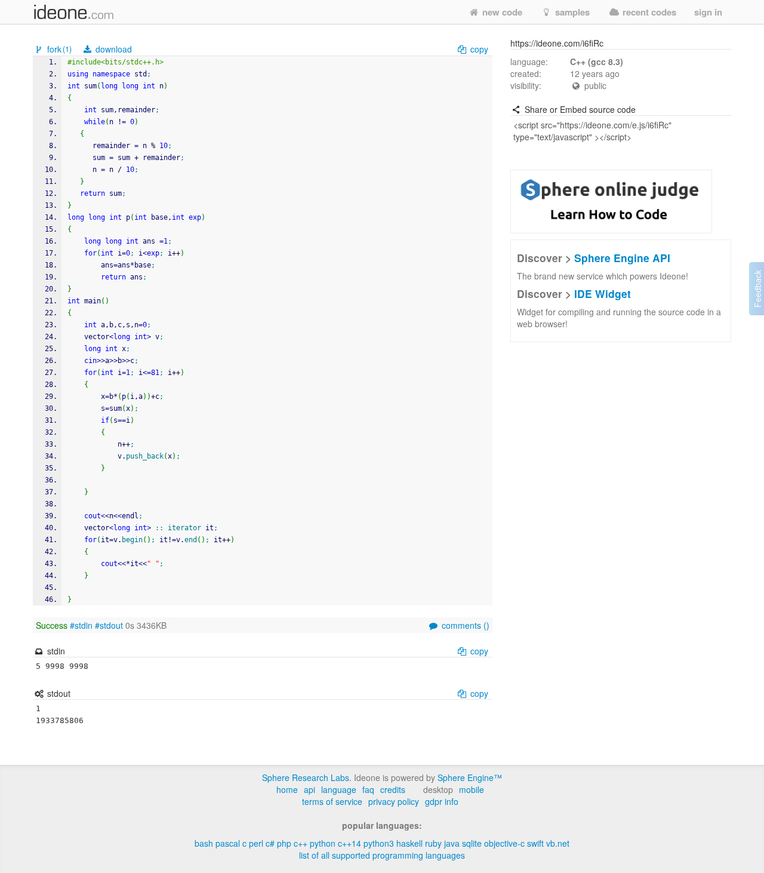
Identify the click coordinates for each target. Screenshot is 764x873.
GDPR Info (441, 801)
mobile (471, 789)
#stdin (81, 625)
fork (58, 49)
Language (338, 789)
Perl (256, 843)
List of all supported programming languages (382, 855)
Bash (204, 843)
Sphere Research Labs (305, 777)
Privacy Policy (393, 801)
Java (452, 843)
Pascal (227, 843)
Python (322, 843)
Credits (392, 789)
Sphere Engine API (622, 257)
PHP (284, 843)
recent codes (648, 12)
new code (501, 12)
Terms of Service (332, 801)
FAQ (368, 789)
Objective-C (504, 843)
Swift (535, 843)
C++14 (349, 843)
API (309, 789)
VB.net (557, 843)
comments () (464, 625)
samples (571, 12)
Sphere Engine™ (470, 777)
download (112, 49)
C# (270, 843)
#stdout (109, 625)
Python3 (378, 843)
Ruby (433, 843)
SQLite (472, 843)
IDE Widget (602, 293)
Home (287, 789)
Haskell (409, 843)
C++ (300, 843)
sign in (708, 12)
